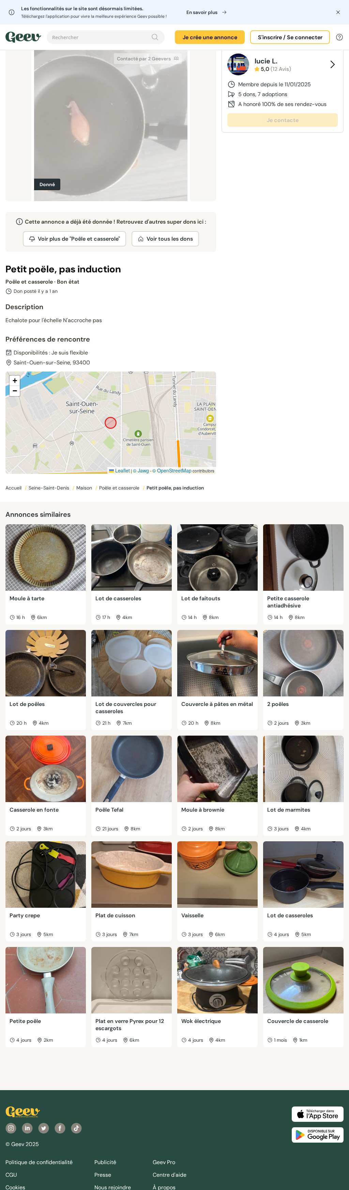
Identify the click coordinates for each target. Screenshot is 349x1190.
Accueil (14, 488)
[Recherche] (155, 37)
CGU (11, 1174)
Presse (102, 1174)
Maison (84, 488)
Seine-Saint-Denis (50, 488)
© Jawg (141, 470)
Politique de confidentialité (39, 1162)
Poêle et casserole (120, 488)
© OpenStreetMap (172, 470)
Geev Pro (164, 1162)
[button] (15, 381)
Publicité (105, 1162)
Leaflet (122, 470)
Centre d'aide (169, 1174)
